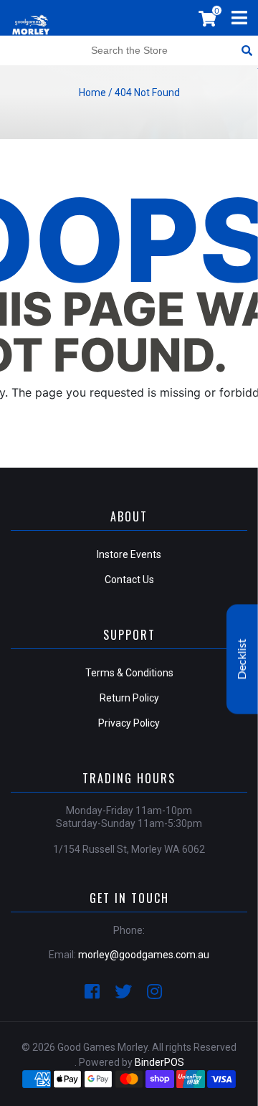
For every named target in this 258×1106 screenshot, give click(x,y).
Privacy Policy (129, 723)
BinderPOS (159, 1062)
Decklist (242, 659)
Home (92, 92)
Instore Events (129, 554)
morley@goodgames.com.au (143, 954)
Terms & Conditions (129, 673)
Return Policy (129, 698)
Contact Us (129, 579)
